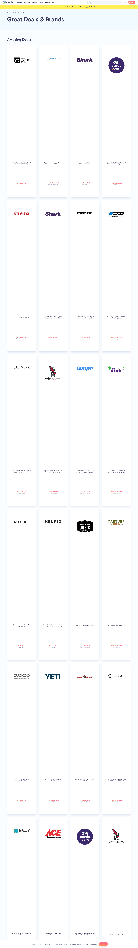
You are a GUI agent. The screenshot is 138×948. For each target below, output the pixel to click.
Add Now (91, 6)
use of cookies (92, 944)
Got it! (103, 944)
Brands (9, 13)
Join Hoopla (131, 2)
